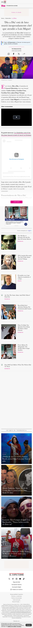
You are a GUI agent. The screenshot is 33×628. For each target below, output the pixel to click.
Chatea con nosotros (17, 589)
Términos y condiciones (16, 596)
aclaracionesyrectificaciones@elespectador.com (21, 611)
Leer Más (16, 202)
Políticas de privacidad (16, 598)
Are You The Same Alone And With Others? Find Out (17, 296)
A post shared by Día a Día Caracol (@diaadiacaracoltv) (16, 176)
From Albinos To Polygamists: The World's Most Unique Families (24, 347)
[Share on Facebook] (13, 54)
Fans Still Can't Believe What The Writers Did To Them (18, 365)
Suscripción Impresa (16, 584)
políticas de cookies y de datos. (14, 626)
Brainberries (20, 241)
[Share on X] (18, 54)
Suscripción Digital (16, 587)
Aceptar (29, 625)
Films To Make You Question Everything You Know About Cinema (24, 327)
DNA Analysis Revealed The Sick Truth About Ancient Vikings (24, 257)
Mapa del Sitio (16, 582)
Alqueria (19, 280)
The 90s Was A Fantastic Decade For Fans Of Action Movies (24, 237)
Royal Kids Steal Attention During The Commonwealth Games (24, 307)
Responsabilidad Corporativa (16, 594)
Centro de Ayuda (16, 599)
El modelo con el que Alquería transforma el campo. (24, 277)
